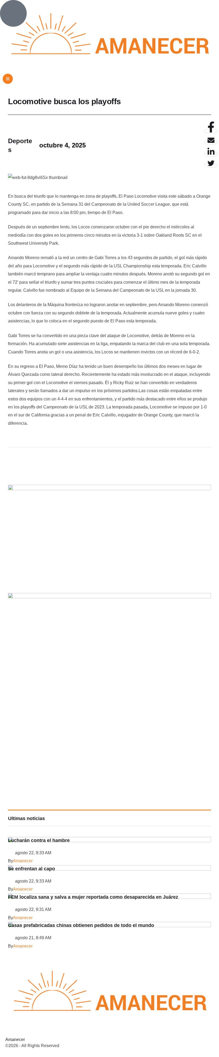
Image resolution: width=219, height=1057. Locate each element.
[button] (8, 79)
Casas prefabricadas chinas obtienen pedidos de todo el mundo (81, 925)
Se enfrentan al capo (31, 868)
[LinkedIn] (211, 154)
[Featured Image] (109, 840)
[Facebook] (211, 131)
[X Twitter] (211, 165)
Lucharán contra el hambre (39, 840)
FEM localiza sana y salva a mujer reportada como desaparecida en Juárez (93, 897)
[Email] (211, 142)
